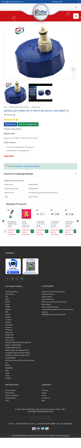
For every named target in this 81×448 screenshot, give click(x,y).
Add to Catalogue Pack (28, 124)
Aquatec (8, 322)
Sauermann (9, 325)
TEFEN (7, 366)
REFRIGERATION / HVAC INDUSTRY (54, 315)
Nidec (7, 371)
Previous (3, 221)
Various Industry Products (50, 307)
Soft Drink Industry (48, 294)
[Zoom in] (73, 69)
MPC (6, 312)
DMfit (7, 299)
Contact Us (45, 398)
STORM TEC (9, 335)
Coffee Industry (47, 297)
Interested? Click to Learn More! (12, 232)
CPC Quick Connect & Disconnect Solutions (19, 360)
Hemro (7, 376)
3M (6, 363)
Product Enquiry (10, 390)
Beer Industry (46, 304)
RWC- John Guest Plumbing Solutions (54, 302)
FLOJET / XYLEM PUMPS (13, 345)
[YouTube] (22, 278)
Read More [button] (9, 156)
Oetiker (7, 315)
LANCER (8, 378)
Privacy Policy (9, 393)
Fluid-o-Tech (9, 340)
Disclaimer (66, 436)
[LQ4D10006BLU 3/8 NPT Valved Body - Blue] (69, 214)
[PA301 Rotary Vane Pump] (12, 214)
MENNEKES (9, 368)
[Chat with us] (13, 266)
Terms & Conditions (11, 395)
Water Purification (48, 299)
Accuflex (8, 320)
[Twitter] (12, 278)
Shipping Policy (10, 398)
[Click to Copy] (68, 111)
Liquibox (8, 317)
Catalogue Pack (57, 2)
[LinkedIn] (17, 278)
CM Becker (8, 330)
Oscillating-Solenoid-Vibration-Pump (17, 353)
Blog (43, 401)
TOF (6, 297)
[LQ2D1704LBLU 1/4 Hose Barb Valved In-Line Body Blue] (26, 214)
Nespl (7, 304)
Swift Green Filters (11, 292)
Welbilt (7, 309)
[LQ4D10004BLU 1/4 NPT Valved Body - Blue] (41, 214)
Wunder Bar (9, 338)
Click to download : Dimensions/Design (24, 166)
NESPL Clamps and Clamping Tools (17, 350)
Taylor (7, 373)
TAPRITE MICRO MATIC (13, 348)
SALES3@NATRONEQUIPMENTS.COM (40, 412)
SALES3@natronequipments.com (12, 2)
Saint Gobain (9, 294)
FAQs (7, 401)
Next (78, 221)
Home (5, 107)
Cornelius (8, 327)
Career (44, 393)
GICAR (7, 302)
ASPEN (7, 307)
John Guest (9, 332)
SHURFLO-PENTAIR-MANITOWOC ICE (18, 343)
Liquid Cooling (35, 107)
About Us (45, 390)
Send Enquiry (10, 124)
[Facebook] (7, 278)
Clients (44, 395)
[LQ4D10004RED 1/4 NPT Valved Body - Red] (55, 214)
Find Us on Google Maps (40, 418)
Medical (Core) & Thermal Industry (19, 107)
